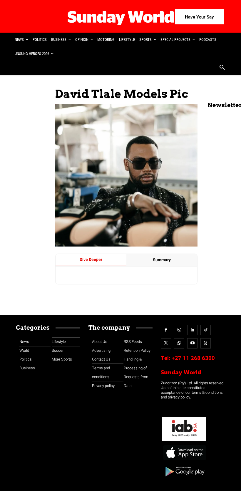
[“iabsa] (184, 441)
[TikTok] (205, 330)
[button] (222, 68)
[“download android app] (184, 478)
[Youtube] (192, 343)
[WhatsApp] (179, 343)
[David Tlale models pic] (126, 245)
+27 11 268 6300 (193, 358)
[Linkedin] (192, 330)
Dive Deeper (91, 260)
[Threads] (205, 343)
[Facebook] (166, 330)
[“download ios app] (184, 460)
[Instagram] (179, 330)
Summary (162, 260)
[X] (166, 343)
